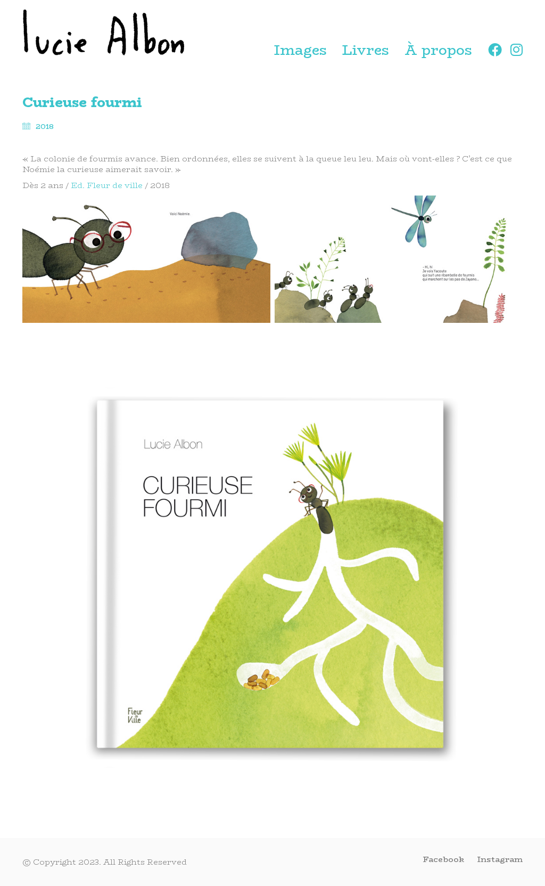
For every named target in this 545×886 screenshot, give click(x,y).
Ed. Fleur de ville (107, 185)
